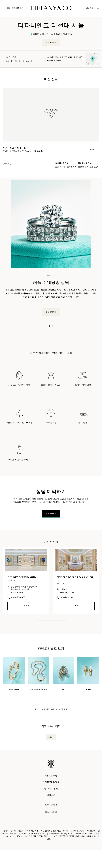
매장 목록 (63, 709)
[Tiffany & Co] (51, 8)
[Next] (58, 326)
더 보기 (26, 606)
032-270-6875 (18, 597)
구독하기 (51, 737)
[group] (51, 248)
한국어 (54, 804)
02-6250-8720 (54, 60)
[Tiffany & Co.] (51, 763)
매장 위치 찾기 (48, 709)
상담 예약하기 (51, 312)
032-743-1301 (67, 597)
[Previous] (44, 326)
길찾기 (92, 149)
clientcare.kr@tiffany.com (15, 836)
